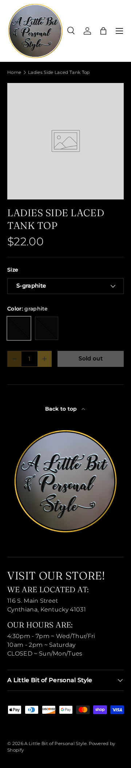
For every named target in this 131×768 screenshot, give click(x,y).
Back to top (62, 408)
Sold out (91, 358)
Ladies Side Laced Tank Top (59, 72)
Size (12, 269)
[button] (103, 31)
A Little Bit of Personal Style (55, 743)
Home (14, 72)
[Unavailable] (46, 328)
